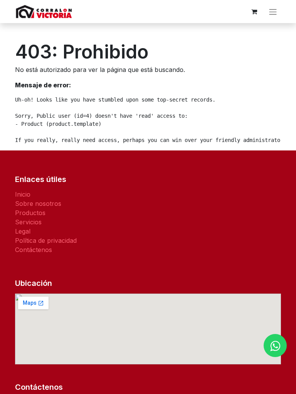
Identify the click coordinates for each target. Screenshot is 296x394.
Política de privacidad (46, 240)
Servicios (28, 222)
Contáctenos (33, 250)
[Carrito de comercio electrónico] (254, 11)
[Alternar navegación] (273, 11)
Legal (22, 231)
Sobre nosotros (38, 203)
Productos (30, 213)
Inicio (22, 194)
